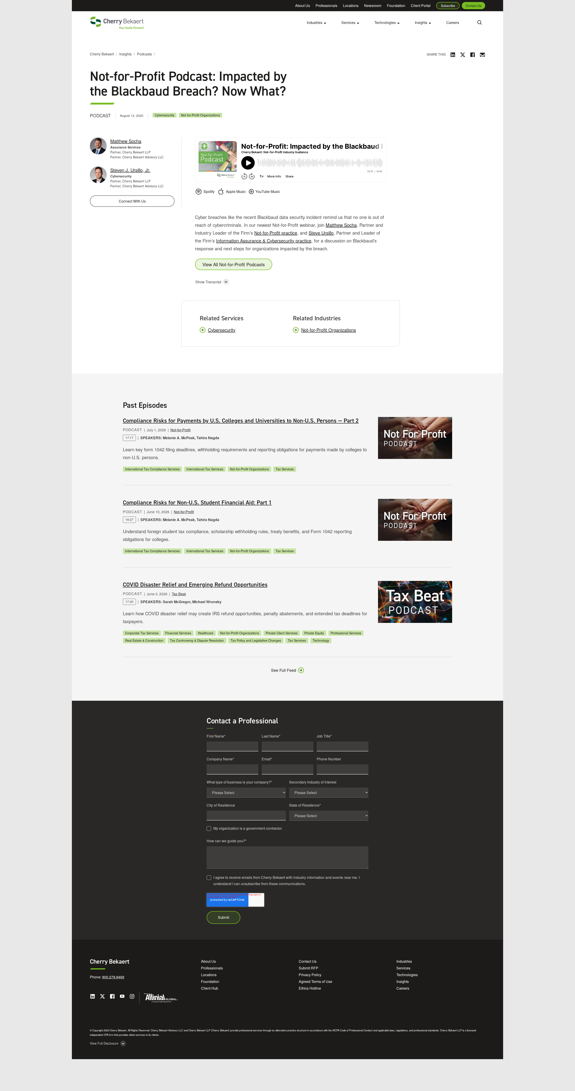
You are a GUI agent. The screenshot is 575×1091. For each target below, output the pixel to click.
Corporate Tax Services (142, 633)
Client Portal (421, 5)
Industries (404, 961)
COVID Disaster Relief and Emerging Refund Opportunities (195, 584)
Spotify (209, 191)
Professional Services (346, 633)
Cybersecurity (164, 115)
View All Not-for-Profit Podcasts (233, 264)
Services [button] (348, 22)
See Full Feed (283, 670)
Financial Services (178, 633)
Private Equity (314, 633)
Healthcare (205, 633)
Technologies (407, 974)
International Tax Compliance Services (152, 469)
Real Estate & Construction (144, 640)
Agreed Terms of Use (315, 981)
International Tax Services (204, 469)
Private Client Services (282, 633)
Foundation (396, 5)
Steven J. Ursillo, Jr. (130, 170)
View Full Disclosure (104, 1043)
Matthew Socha (341, 225)
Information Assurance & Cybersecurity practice (263, 240)
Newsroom (372, 5)
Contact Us (473, 5)
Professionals (326, 5)
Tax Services (285, 469)
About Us (302, 5)
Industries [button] (314, 22)
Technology (321, 640)
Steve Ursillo (321, 232)
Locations (350, 5)
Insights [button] (421, 22)
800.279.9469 (113, 977)
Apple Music (236, 191)
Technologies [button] (385, 22)
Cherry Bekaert (102, 54)
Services (403, 968)
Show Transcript (208, 281)
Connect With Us (132, 201)
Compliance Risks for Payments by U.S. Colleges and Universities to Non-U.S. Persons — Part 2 (241, 420)
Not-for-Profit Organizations (200, 115)
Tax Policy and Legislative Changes (256, 640)
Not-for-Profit (180, 429)
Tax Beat (179, 593)
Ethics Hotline (310, 988)
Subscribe (448, 5)
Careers (452, 22)
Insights (125, 54)
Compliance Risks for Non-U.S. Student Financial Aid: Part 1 (197, 502)
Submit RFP (308, 968)
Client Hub (209, 988)
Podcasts (144, 54)
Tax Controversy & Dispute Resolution (197, 640)
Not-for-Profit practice (275, 232)
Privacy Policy (310, 974)
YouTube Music (267, 191)
